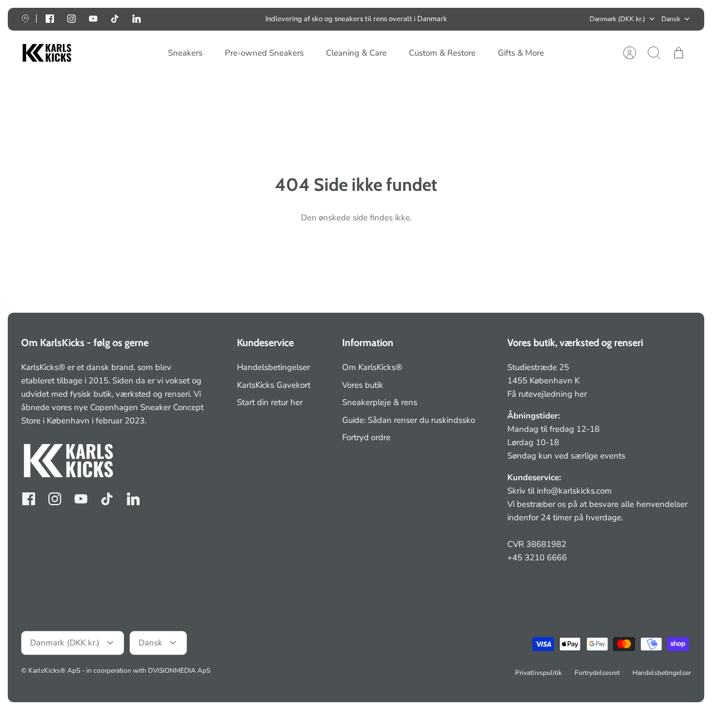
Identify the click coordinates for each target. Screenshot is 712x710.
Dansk (670, 18)
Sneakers (185, 52)
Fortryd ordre (366, 437)
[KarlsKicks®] (46, 53)
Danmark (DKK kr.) (617, 18)
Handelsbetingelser (273, 367)
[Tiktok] (115, 18)
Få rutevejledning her (547, 394)
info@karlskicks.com (574, 490)
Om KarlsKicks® (372, 367)
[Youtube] (93, 18)
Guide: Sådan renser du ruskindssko (408, 420)
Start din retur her (270, 402)
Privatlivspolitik (538, 672)
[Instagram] (71, 18)
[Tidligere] (201, 19)
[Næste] (510, 19)
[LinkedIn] (136, 18)
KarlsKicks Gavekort (273, 385)
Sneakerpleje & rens (379, 402)
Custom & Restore (442, 52)
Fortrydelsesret (597, 672)
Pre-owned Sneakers (264, 52)
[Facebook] (50, 18)
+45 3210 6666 (537, 557)
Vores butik (362, 385)
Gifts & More (521, 52)
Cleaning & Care (356, 52)
